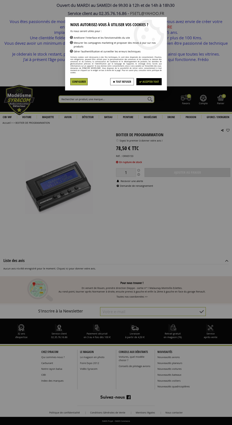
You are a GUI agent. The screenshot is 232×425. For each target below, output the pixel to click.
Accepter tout (150, 82)
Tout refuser (123, 82)
